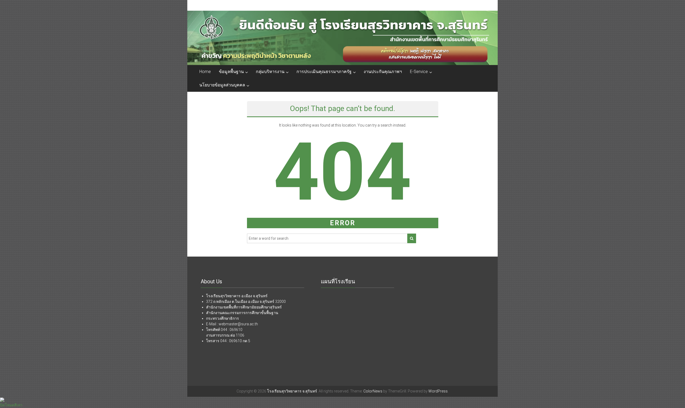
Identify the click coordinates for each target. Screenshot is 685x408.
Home (205, 71)
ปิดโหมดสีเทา (11, 405)
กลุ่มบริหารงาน (270, 71)
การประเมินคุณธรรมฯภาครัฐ (324, 71)
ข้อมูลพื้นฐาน (231, 71)
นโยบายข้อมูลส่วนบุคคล (222, 84)
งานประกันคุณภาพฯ (383, 71)
